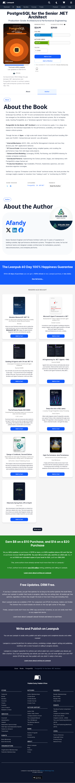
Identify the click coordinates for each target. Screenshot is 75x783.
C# (37, 185)
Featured (7, 7)
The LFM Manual (32, 720)
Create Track (31, 703)
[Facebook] (21, 230)
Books (19, 7)
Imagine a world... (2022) (60, 718)
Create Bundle (31, 698)
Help (69, 7)
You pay (36, 47)
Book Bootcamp (6, 741)
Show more (37, 529)
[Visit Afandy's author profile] (61, 218)
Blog (28, 747)
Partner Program (32, 732)
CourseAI (4, 718)
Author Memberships (33, 694)
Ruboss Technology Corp (47, 770)
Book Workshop (6, 739)
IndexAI (3, 722)
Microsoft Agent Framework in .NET (55, 316)
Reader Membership (62, 64)
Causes (29, 735)
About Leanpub (31, 745)
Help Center (57, 701)
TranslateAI (4, 731)
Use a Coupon (5, 707)
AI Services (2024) (58, 715)
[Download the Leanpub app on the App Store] (37, 777)
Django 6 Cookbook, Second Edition (19, 454)
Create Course (31, 701)
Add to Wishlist (47, 61)
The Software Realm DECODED (19, 410)
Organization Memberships (9, 749)
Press (29, 752)
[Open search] (49, 2)
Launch (63, 7)
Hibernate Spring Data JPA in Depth (19, 503)
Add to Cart (47, 56)
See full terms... (37, 279)
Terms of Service (58, 735)
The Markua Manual (33, 722)
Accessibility (31, 737)
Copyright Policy (58, 737)
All (13, 7)
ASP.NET (41, 185)
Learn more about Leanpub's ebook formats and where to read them (37, 617)
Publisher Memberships (8, 752)
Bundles (26, 7)
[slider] (51, 35)
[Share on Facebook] (11, 186)
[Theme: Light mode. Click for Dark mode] (56, 2)
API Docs (30, 724)
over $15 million (33, 568)
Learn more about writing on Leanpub (37, 573)
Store (16, 668)
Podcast (55, 7)
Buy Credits (56, 696)
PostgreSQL (31, 185)
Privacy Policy (57, 739)
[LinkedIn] (14, 230)
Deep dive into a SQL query (55, 408)
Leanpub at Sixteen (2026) (61, 713)
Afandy (18, 73)
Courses (33, 7)
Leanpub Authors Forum (34, 715)
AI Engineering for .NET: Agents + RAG (56, 359)
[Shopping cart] (64, 2)
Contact (29, 749)
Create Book (31, 696)
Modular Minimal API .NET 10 (19, 317)
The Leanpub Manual (33, 718)
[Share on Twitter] (7, 186)
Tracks (41, 7)
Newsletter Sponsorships (9, 724)
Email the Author (55, 186)
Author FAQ (30, 711)
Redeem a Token (6, 709)
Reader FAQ (57, 698)
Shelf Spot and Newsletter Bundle (11, 726)
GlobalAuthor (5, 720)
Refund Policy (57, 741)
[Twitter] (8, 230)
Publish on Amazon (7, 729)
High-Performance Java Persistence (56, 455)
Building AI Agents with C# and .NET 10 (19, 361)
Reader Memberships (59, 694)
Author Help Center (33, 713)
